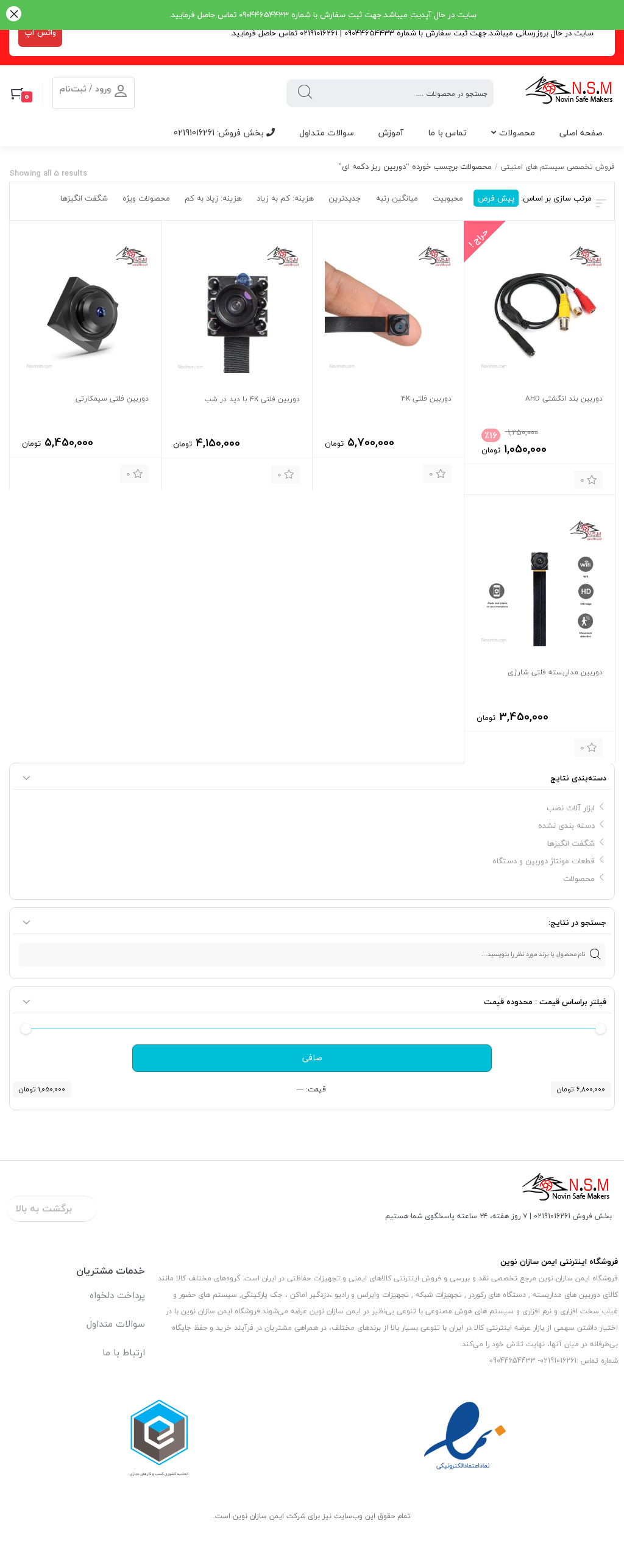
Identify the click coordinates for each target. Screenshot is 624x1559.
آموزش (390, 132)
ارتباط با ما (123, 1352)
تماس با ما (447, 132)
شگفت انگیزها (571, 843)
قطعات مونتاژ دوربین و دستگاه (543, 861)
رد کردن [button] (13, 15)
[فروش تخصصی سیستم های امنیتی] (569, 93)
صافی (312, 1058)
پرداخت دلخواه (117, 1295)
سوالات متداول (326, 132)
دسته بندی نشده (566, 825)
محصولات (517, 132)
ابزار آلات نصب (571, 808)
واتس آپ (40, 32)
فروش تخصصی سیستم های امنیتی (558, 166)
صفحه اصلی (581, 132)
